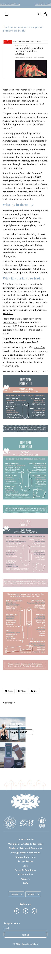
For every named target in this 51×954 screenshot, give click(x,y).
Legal (25, 865)
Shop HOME (16, 723)
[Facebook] (25, 911)
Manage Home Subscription (25, 852)
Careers (25, 878)
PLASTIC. (8, 313)
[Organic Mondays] (25, 14)
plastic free (39, 347)
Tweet (10, 691)
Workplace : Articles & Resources (26, 843)
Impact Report (25, 861)
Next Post (8, 702)
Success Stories (25, 839)
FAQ (25, 883)
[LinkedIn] (34, 911)
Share (23, 691)
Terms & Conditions (25, 870)
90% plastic (24, 120)
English (14, 894)
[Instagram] (16, 911)
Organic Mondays (30, 944)
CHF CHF (31, 894)
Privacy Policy (25, 874)
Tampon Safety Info (25, 857)
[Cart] (45, 14)
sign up (25, 934)
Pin (35, 691)
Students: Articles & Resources (25, 848)
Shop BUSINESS (18, 732)
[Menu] (7, 14)
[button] (39, 14)
